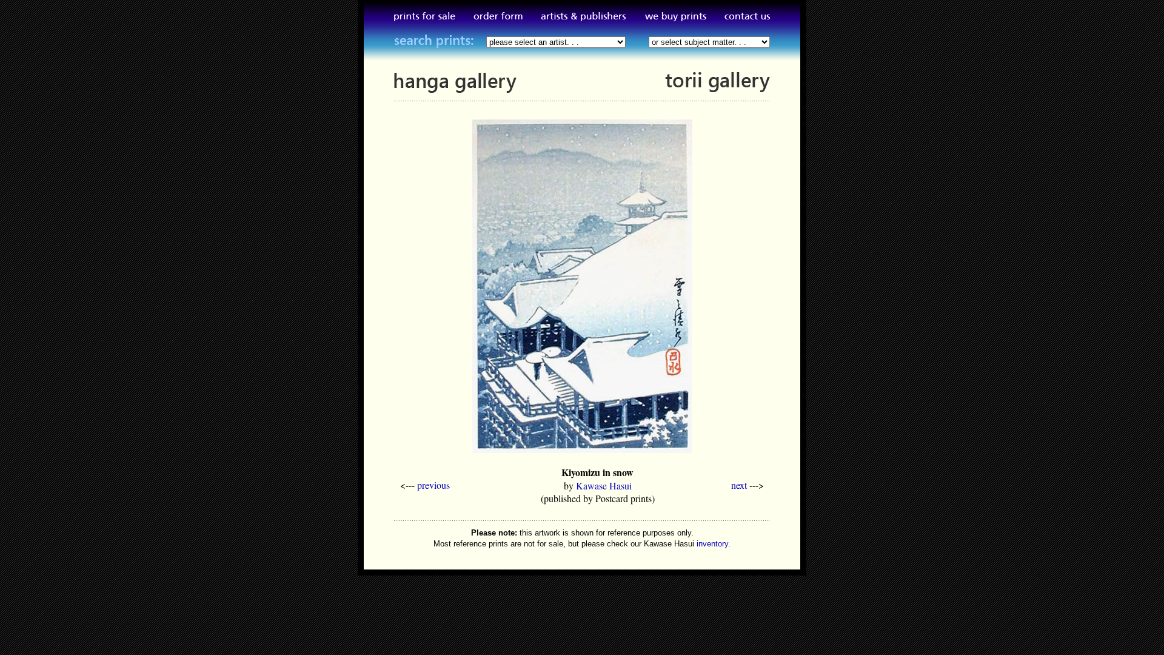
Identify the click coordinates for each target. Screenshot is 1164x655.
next (739, 485)
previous (433, 485)
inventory (712, 543)
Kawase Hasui (604, 485)
